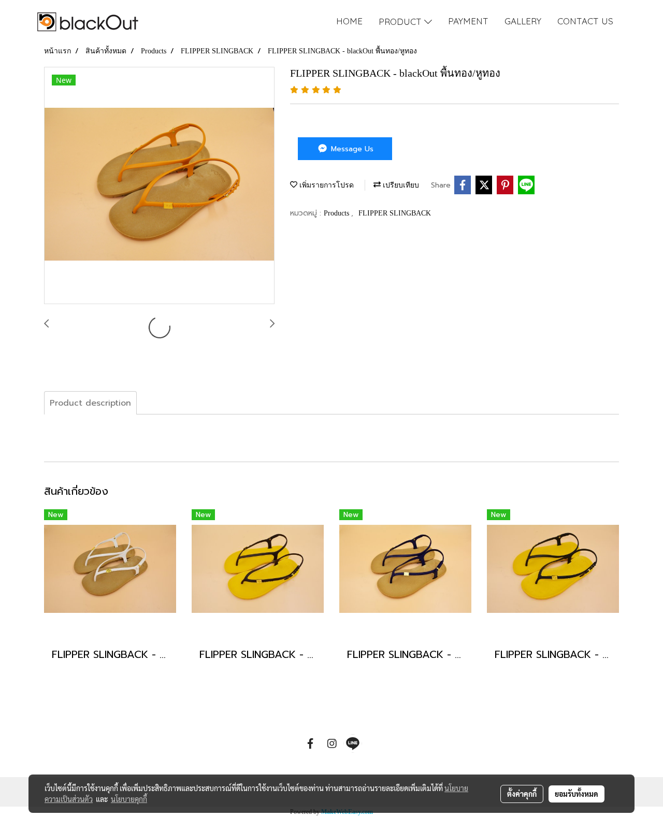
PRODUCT (401, 21)
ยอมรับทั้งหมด (576, 793)
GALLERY (523, 21)
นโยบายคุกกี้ (129, 799)
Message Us (350, 149)
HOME (349, 21)
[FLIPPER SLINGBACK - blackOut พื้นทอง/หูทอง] (159, 186)
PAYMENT (468, 21)
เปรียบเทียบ (400, 185)
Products (337, 213)
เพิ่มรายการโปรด (325, 185)
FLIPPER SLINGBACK (394, 213)
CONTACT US (585, 21)
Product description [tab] (90, 403)
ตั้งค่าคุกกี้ (522, 793)
